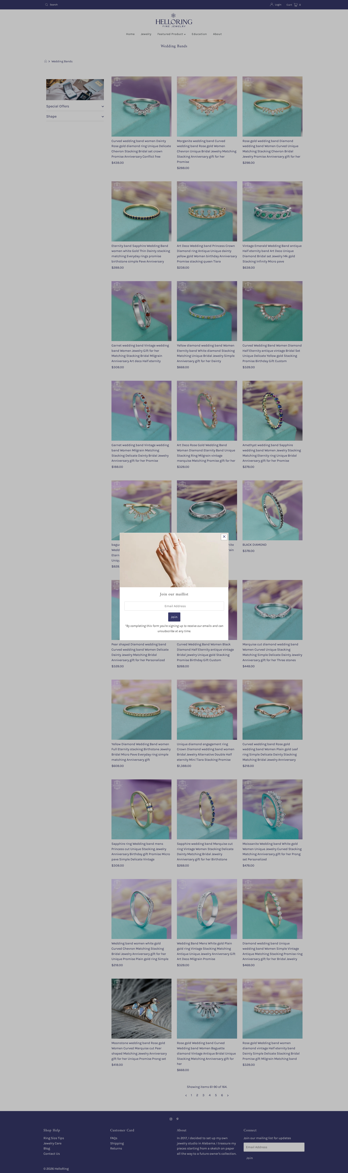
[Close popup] (224, 537)
